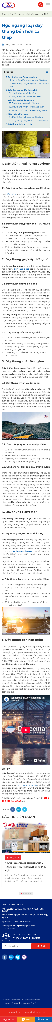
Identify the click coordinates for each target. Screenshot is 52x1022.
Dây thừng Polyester (17, 114)
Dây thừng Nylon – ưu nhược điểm (26, 107)
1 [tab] (21, 893)
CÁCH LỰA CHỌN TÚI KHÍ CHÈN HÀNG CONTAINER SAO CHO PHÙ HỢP (25, 867)
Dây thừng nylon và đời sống (24, 103)
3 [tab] (26, 893)
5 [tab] (30, 893)
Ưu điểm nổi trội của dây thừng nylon (28, 110)
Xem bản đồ (10, 929)
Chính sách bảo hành (10, 1003)
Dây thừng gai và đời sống (23, 93)
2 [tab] (23, 893)
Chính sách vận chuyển (31, 1000)
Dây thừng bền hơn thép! (19, 124)
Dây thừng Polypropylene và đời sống (28, 80)
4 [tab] (28, 893)
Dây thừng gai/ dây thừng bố (21, 90)
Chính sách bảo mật (29, 1003)
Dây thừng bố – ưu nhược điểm (25, 97)
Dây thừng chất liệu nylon (20, 100)
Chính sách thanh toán (11, 1000)
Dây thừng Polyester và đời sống (26, 117)
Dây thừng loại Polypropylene (21, 77)
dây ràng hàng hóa (27, 785)
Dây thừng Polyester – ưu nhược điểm (28, 120)
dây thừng (12, 194)
